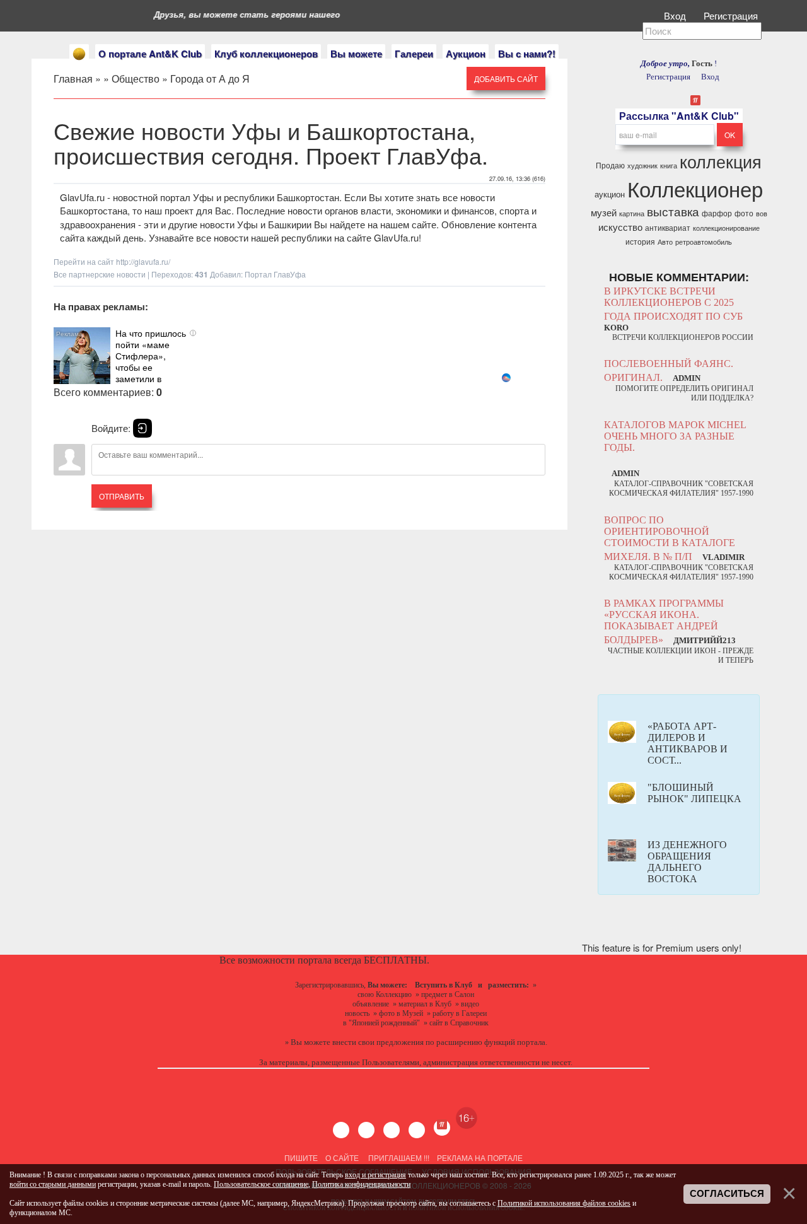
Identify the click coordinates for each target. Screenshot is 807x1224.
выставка (673, 211)
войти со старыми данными (52, 1184)
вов (761, 213)
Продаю (610, 165)
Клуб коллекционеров (266, 54)
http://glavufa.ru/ (143, 261)
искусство (620, 226)
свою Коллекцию (384, 994)
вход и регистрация (375, 1174)
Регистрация (732, 15)
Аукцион (465, 54)
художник (642, 165)
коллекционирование (726, 228)
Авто (665, 242)
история (640, 241)
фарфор (717, 212)
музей (604, 212)
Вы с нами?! (526, 54)
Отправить (121, 496)
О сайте (342, 1157)
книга (668, 165)
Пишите (301, 1157)
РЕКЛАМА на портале (480, 1157)
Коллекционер (695, 188)
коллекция (721, 161)
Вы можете (356, 54)
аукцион (610, 194)
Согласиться (727, 1194)
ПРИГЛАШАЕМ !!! (398, 1157)
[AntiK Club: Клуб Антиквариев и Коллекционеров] (79, 54)
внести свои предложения (378, 1042)
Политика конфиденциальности (361, 1184)
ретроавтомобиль (703, 242)
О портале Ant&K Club (150, 54)
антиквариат (667, 227)
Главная (73, 78)
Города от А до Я (210, 78)
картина (631, 213)
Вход (676, 15)
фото (743, 212)
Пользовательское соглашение (261, 1184)
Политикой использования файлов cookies (563, 1203)
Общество (136, 78)
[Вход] (142, 428)
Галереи (414, 54)
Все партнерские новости (100, 274)
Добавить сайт (506, 78)
